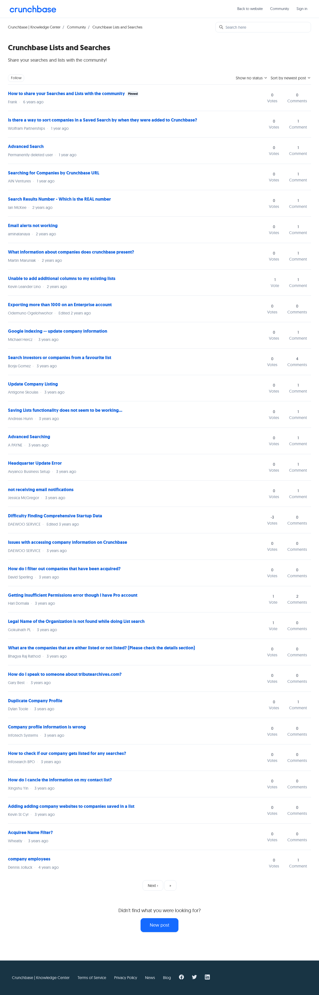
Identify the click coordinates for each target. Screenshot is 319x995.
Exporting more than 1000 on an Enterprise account (60, 305)
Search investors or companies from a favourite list (59, 358)
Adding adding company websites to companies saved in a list (71, 806)
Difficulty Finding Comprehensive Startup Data (55, 516)
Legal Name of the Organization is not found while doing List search (76, 621)
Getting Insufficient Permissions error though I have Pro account (72, 595)
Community (279, 8)
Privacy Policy (125, 977)
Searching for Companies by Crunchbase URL (53, 173)
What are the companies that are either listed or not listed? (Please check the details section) (101, 648)
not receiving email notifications (41, 490)
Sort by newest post (289, 77)
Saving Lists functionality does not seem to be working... (65, 410)
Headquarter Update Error (35, 463)
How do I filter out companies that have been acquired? (64, 569)
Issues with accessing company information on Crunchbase (67, 542)
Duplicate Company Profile (35, 701)
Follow (16, 78)
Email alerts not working (33, 226)
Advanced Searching (29, 437)
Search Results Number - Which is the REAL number (59, 199)
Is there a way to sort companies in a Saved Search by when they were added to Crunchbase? (102, 120)
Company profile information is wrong (47, 727)
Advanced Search (26, 146)
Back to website (250, 8)
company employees (29, 859)
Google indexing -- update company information (57, 331)
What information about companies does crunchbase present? (71, 252)
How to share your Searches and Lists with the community (66, 94)
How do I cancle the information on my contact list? (60, 780)
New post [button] (159, 925)
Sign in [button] (302, 8)
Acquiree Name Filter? (30, 833)
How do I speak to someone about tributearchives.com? (65, 674)
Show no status (250, 77)
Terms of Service (92, 977)
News (150, 977)
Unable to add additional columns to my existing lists (61, 279)
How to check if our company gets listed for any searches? (67, 753)
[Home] (33, 9)
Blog (167, 977)
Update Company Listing (33, 384)
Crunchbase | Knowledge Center (34, 27)
